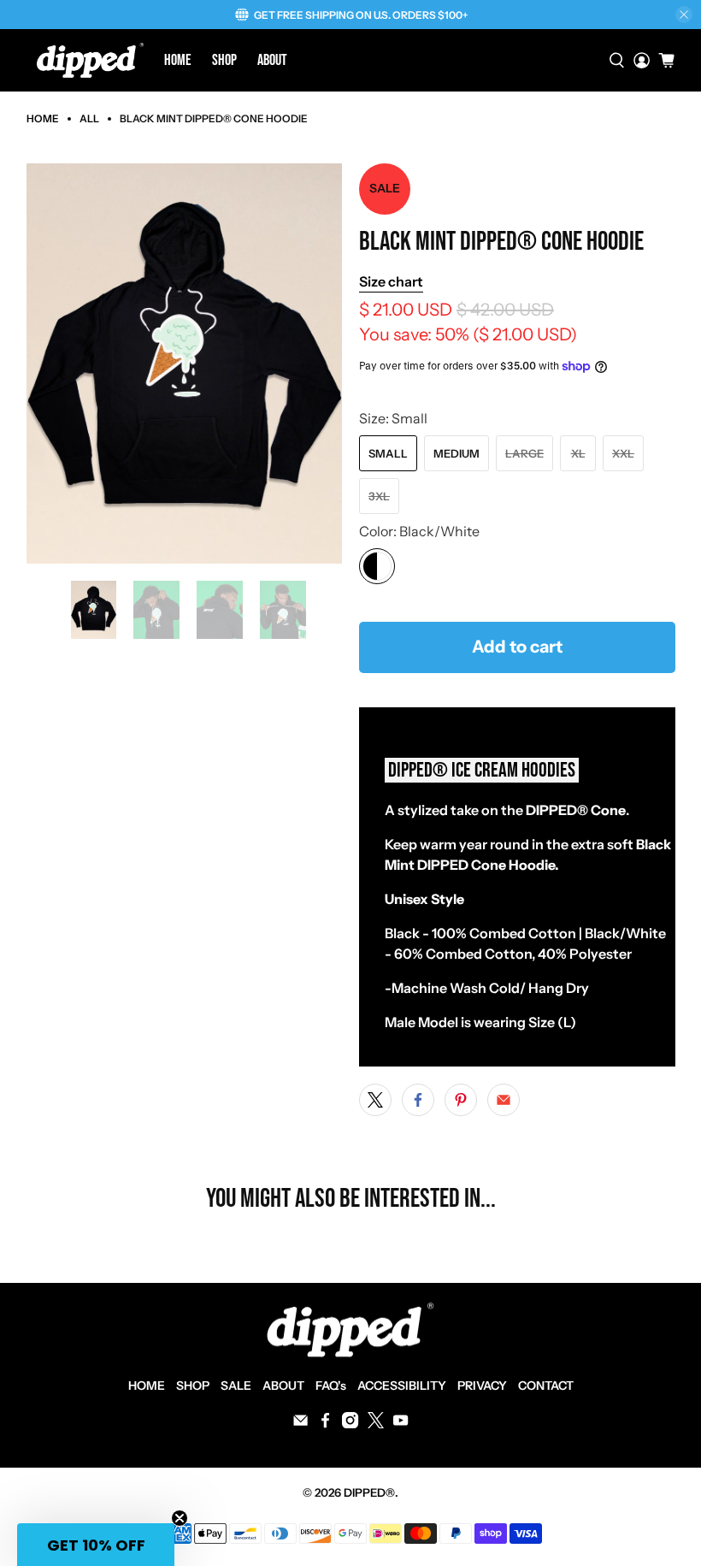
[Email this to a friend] (503, 1100)
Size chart (391, 281)
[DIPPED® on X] (376, 1424)
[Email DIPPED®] (300, 1424)
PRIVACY (482, 1385)
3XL (379, 496)
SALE (236, 1385)
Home (177, 60)
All (89, 119)
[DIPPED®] (90, 60)
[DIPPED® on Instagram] (350, 1424)
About (272, 60)
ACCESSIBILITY (401, 1385)
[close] (683, 14)
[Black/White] (377, 566)
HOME (146, 1385)
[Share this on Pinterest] (461, 1100)
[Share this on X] (375, 1100)
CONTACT (546, 1385)
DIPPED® (369, 1492)
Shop (224, 60)
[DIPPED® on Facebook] (325, 1424)
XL (578, 453)
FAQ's (330, 1385)
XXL (623, 453)
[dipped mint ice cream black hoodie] (185, 363)
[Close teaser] (179, 1518)
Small (388, 453)
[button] (95, 1544)
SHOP (192, 1385)
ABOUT (283, 1385)
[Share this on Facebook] (418, 1100)
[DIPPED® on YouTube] (400, 1424)
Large (524, 453)
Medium (456, 453)
